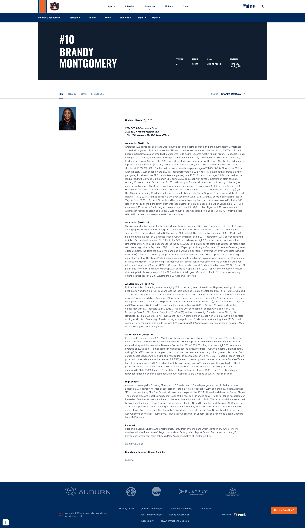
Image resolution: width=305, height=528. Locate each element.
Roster (92, 17)
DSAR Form (205, 508)
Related (72, 93)
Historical (97, 93)
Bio (61, 93)
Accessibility (147, 520)
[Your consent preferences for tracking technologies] (6, 522)
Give (185, 6)
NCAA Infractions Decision (175, 520)
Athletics (130, 6)
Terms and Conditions (180, 508)
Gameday (150, 6)
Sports (111, 6)
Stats (140, 17)
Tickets (169, 6)
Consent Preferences (152, 508)
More (155, 17)
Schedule (75, 17)
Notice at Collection (179, 514)
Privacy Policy (126, 508)
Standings (125, 17)
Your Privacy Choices (151, 514)
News (108, 17)
